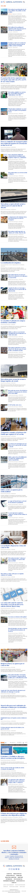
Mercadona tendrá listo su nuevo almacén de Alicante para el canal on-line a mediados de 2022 (17, 349)
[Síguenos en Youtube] (16, 869)
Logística (9, 873)
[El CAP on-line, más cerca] (4, 407)
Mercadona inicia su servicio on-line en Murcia (17, 173)
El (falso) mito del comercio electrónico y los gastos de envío (12, 728)
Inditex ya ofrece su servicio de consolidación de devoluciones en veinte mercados (17, 333)
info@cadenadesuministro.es (14, 892)
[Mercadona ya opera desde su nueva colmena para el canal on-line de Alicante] (14, 195)
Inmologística (17, 873)
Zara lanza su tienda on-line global (17, 617)
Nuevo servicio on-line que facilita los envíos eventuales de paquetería (12, 768)
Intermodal (9, 879)
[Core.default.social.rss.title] (19, 869)
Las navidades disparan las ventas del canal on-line (13, 546)
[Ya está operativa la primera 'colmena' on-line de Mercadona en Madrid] (4, 515)
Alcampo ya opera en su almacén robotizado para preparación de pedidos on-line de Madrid (17, 44)
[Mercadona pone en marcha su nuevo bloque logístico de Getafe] (14, 371)
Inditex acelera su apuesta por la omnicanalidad (11, 491)
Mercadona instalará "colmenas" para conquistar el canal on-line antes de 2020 (17, 559)
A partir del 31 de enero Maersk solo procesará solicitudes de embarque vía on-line (13, 691)
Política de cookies (13, 886)
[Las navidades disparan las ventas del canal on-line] (14, 537)
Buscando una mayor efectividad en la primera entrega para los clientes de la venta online (17, 392)
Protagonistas (18, 879)
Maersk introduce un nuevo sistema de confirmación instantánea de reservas (17, 630)
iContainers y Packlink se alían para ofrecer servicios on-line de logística (13, 757)
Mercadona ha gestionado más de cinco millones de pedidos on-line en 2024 (17, 11)
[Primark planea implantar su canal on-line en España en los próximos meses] (4, 111)
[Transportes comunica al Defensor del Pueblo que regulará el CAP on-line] (14, 424)
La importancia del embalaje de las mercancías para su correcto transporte (17, 218)
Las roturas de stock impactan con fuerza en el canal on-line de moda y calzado (17, 445)
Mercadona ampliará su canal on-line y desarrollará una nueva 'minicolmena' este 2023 (17, 93)
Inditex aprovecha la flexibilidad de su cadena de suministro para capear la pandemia (17, 458)
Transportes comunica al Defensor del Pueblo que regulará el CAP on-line (13, 433)
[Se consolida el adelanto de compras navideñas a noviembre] (14, 312)
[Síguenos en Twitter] (12, 869)
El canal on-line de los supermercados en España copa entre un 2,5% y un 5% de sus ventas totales (13, 80)
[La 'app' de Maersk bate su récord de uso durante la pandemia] (4, 503)
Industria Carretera (10, 877)
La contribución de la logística (11, 263)
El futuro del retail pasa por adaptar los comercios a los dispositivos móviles (14, 814)
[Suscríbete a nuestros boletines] (14, 853)
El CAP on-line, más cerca (15, 405)
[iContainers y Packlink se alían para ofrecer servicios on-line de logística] (14, 748)
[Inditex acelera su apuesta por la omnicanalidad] (14, 481)
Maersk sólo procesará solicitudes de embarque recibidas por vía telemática (13, 706)
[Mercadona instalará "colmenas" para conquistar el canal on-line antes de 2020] (4, 560)
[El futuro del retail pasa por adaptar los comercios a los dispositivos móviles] (14, 805)
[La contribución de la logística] (14, 254)
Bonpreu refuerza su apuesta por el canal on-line (12, 664)
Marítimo (20, 877)
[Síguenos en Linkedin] (14, 869)
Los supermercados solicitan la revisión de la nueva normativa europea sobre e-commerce (16, 781)
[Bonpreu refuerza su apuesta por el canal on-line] (14, 655)
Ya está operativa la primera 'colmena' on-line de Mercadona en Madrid (17, 514)
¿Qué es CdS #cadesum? (8, 884)
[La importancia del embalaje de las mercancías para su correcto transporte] (4, 219)
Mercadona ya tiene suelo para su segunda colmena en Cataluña (12, 574)
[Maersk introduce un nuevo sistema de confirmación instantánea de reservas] (4, 631)
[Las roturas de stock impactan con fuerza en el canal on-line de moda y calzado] (4, 446)
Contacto (5, 886)
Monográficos (20, 881)
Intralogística (10, 875)
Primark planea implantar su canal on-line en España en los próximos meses (17, 110)
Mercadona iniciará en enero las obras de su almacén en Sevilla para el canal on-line (17, 276)
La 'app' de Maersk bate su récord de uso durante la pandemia (17, 501)
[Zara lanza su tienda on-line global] (4, 619)
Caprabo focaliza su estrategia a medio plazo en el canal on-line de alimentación (17, 289)
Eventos (14, 882)
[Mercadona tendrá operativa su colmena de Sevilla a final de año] (4, 234)
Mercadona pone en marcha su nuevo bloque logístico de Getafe (13, 380)
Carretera (19, 875)
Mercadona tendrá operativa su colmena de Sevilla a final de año (17, 232)
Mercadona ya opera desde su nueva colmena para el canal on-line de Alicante (13, 206)
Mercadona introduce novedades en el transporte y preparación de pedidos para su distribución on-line (17, 676)
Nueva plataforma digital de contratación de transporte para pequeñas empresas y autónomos (17, 156)
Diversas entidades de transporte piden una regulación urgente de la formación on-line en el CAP (14, 143)
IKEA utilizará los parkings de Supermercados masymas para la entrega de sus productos (17, 28)
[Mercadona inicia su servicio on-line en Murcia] (4, 175)
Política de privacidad (20, 884)
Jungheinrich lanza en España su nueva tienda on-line (14, 718)
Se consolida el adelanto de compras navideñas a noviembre (13, 322)
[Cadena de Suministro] (14, 866)
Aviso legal (22, 886)
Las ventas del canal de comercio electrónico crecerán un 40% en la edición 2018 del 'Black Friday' (12, 604)
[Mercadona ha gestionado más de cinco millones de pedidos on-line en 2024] (4, 12)
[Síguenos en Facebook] (9, 869)
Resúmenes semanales (9, 881)
